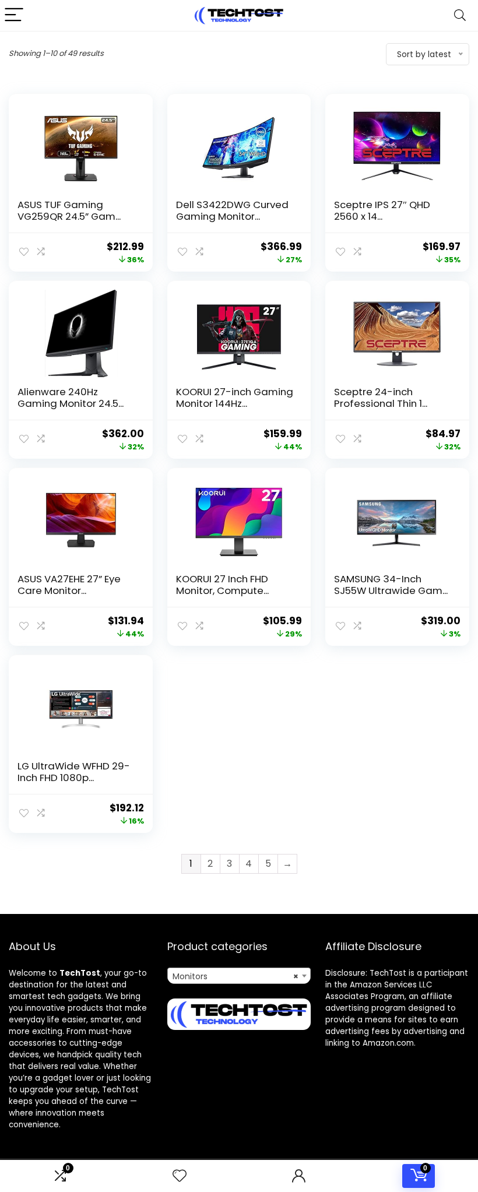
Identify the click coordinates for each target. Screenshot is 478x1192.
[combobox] (239, 976)
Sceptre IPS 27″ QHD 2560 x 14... (382, 210)
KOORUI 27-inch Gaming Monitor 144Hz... (234, 397)
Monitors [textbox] (236, 976)
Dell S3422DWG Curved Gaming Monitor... (232, 210)
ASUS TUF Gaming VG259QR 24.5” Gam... (69, 210)
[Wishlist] (180, 1176)
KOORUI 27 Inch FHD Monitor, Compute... (222, 584)
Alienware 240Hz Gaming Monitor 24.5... (70, 397)
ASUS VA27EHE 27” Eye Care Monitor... (69, 584)
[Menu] (14, 15)
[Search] (460, 15)
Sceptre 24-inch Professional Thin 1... (380, 397)
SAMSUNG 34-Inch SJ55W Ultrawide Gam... (391, 584)
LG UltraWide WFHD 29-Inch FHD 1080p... (73, 772)
